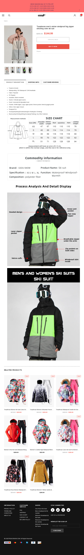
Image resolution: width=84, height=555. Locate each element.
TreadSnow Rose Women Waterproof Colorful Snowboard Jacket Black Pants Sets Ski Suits (16, 490)
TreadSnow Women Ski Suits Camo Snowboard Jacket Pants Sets (16, 409)
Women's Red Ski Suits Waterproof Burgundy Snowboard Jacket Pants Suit (16, 449)
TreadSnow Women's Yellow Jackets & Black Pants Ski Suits (42, 490)
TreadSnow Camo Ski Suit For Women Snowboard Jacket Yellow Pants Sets (68, 449)
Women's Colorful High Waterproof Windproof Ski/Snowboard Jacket (42, 449)
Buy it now (53, 46)
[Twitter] (58, 510)
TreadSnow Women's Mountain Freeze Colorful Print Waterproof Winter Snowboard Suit (42, 409)
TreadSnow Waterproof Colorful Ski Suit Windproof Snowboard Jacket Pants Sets (68, 409)
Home (5, 21)
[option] (18, 44)
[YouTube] (68, 510)
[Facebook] (52, 510)
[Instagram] (63, 510)
